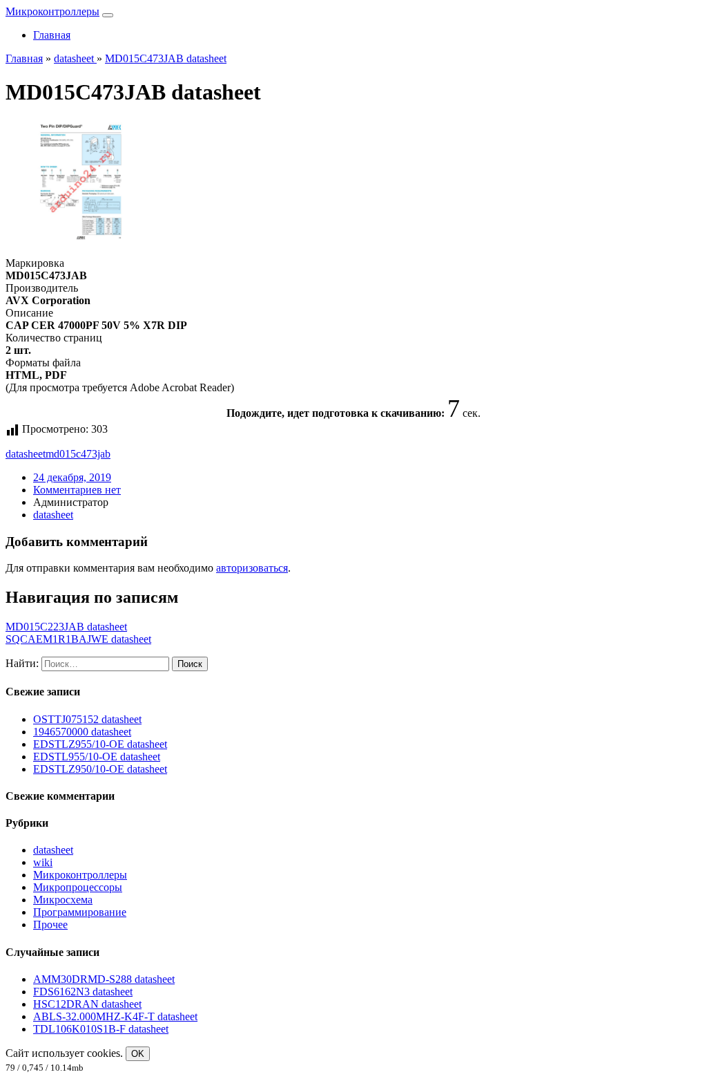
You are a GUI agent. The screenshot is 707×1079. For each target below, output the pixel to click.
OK (137, 1054)
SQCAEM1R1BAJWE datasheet (78, 639)
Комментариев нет (77, 490)
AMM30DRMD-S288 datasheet (104, 979)
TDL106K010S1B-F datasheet (100, 1029)
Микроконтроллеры (52, 11)
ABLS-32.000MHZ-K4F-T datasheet (115, 1016)
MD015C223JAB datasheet (66, 626)
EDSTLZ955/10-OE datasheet (100, 744)
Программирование (79, 912)
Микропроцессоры (77, 887)
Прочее (50, 924)
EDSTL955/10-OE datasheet (96, 756)
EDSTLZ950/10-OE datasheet (100, 769)
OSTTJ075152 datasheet (87, 719)
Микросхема (63, 900)
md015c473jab (78, 454)
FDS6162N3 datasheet (83, 991)
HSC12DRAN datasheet (87, 1004)
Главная (51, 35)
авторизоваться (252, 568)
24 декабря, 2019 (72, 477)
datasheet (26, 454)
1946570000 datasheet (82, 732)
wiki (42, 862)
